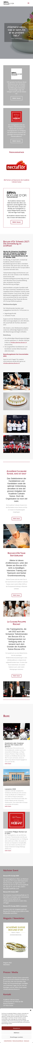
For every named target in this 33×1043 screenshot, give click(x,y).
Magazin (6, 963)
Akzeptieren (16, 1028)
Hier (24, 981)
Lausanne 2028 (10, 789)
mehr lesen (8, 763)
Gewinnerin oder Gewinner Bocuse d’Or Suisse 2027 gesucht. (14, 744)
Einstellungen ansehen (16, 1037)
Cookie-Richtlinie (8, 1040)
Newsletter (6, 965)
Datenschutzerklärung (17, 1040)
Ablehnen (16, 1032)
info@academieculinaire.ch (18, 342)
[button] (30, 1010)
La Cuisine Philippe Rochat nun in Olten (16, 832)
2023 (10, 963)
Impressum (26, 1040)
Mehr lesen (16, 98)
